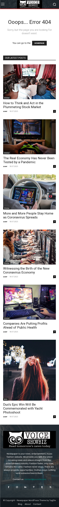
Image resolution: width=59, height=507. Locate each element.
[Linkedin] (25, 487)
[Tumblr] (42, 487)
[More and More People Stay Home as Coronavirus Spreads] (29, 191)
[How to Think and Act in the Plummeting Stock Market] (29, 81)
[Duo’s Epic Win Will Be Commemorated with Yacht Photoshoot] (29, 370)
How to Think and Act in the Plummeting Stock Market (23, 105)
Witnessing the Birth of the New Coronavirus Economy (26, 270)
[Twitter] (50, 487)
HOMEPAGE (39, 43)
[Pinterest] (34, 487)
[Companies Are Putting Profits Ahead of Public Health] (29, 302)
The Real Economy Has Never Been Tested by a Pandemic (28, 160)
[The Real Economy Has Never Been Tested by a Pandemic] (29, 136)
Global (6, 98)
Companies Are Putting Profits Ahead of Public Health (25, 325)
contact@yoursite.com (35, 479)
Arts (5, 399)
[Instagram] (17, 487)
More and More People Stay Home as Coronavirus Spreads (28, 215)
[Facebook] (9, 487)
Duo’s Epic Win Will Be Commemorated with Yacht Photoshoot (23, 408)
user (5, 111)
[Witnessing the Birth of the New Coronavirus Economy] (29, 247)
